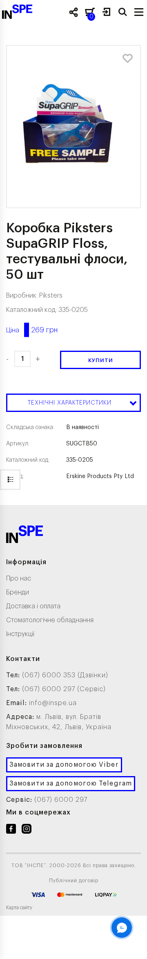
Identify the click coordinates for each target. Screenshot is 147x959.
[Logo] (24, 535)
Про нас (18, 578)
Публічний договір (73, 880)
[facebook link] (11, 830)
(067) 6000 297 (60, 800)
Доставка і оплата (33, 606)
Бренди (17, 592)
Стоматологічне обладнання (50, 620)
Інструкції (20, 634)
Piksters (50, 295)
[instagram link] (26, 830)
